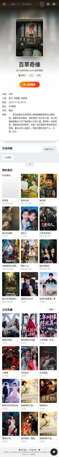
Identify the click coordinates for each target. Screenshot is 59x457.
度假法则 (25, 200)
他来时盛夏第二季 (48, 298)
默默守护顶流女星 (10, 405)
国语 (11, 110)
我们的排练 (7, 233)
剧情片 (23, 75)
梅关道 (43, 200)
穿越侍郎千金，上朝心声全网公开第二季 (29, 405)
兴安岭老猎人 (46, 233)
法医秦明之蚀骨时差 (10, 266)
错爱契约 (44, 405)
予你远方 (25, 372)
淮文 (11, 98)
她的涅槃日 (45, 266)
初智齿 (5, 200)
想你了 (24, 233)
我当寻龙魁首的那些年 (10, 298)
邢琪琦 (24, 98)
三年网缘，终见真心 (48, 340)
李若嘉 (17, 98)
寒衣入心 (25, 266)
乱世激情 (44, 372)
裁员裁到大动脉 (28, 340)
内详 (11, 94)
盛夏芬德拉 (7, 340)
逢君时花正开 (27, 298)
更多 (51, 309)
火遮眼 (5, 372)
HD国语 (8, 157)
